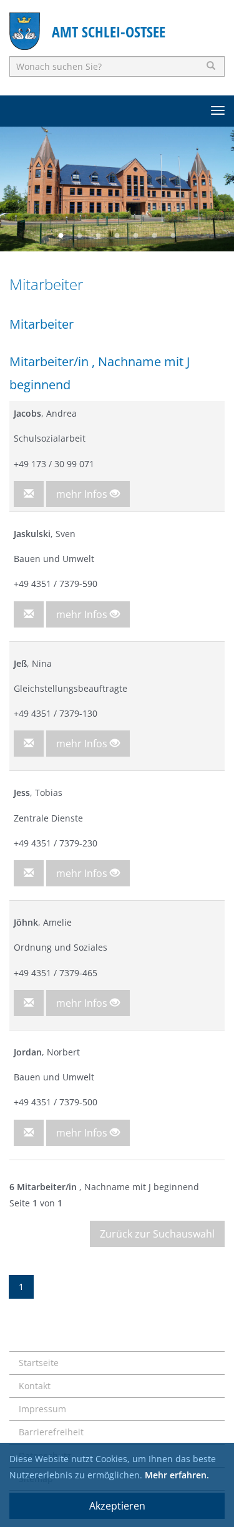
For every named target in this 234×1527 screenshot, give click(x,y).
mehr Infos (83, 494)
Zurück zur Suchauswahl (157, 1234)
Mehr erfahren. (177, 1475)
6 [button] (155, 236)
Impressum (42, 1409)
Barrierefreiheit (51, 1432)
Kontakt (35, 1386)
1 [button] (61, 236)
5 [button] (136, 236)
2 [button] (80, 236)
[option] (117, 189)
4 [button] (117, 236)
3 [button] (98, 236)
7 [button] (173, 236)
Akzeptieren (117, 1506)
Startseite (39, 1363)
